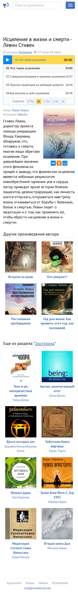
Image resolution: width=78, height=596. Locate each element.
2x (63, 101)
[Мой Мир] (64, 163)
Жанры (30, 583)
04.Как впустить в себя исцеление (39, 93)
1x (38, 101)
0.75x (30, 101)
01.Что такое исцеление (39, 68)
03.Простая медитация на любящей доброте (39, 85)
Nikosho (22, 114)
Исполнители (60, 583)
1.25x (46, 101)
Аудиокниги (14, 583)
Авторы (43, 583)
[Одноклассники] (59, 163)
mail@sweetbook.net (37, 588)
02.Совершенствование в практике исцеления (39, 76)
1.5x (55, 101)
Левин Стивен (20, 110)
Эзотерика (25, 52)
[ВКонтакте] (53, 163)
